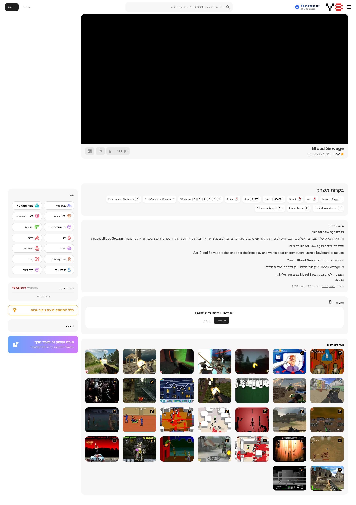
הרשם (11, 7)
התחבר (27, 7)
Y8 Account (19, 287)
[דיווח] (100, 151)
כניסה (206, 320)
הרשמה (221, 320)
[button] (339, 279)
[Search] (228, 7)
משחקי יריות (328, 286)
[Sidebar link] (349, 7)
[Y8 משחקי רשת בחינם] (334, 7)
